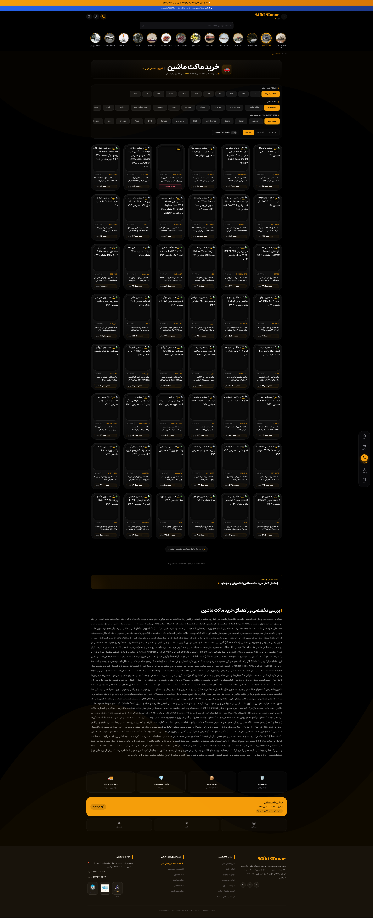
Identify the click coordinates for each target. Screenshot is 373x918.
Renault (160, 107)
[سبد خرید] (89, 16)
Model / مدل (272, 101)
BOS (150, 121)
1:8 (147, 94)
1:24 (208, 94)
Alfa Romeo (235, 107)
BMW (174, 107)
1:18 (231, 94)
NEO (195, 121)
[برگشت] (284, 16)
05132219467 (99, 877)
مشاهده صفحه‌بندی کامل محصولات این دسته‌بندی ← (186, 563)
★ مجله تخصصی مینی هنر (173, 863)
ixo (109, 121)
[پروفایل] (96, 16)
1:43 (171, 94)
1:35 (184, 94)
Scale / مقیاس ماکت (270, 88)
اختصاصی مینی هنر (176, 869)
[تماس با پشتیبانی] (103, 16)
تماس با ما (230, 869)
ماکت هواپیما (178, 880)
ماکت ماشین (179, 874)
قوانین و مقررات (228, 880)
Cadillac (122, 107)
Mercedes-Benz (141, 107)
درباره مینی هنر (228, 863)
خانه (285, 54)
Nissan (203, 107)
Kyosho (122, 121)
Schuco (164, 121)
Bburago (95, 121)
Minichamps (211, 121)
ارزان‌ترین (272, 132)
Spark (227, 121)
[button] (186, 806)
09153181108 (98, 871)
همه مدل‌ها (272, 107)
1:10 (255, 94)
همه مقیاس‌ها (270, 94)
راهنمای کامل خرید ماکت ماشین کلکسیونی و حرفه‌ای (248, 583)
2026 (211, 910)
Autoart (256, 121)
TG (250, 885)
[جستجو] (143, 25)
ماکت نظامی (179, 885)
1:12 (243, 94)
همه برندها (272, 121)
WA (243, 885)
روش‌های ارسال (228, 874)
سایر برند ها (180, 121)
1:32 (196, 94)
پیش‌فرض (248, 132)
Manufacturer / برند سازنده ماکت (263, 115)
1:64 (158, 94)
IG (256, 885)
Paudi (137, 121)
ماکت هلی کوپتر (177, 891)
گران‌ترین (260, 132)
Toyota (218, 107)
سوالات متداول (229, 885)
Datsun (188, 107)
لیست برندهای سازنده (226, 896)
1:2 (220, 94)
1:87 (135, 94)
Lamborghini (254, 107)
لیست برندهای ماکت (226, 891)
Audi (108, 107)
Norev (241, 121)
